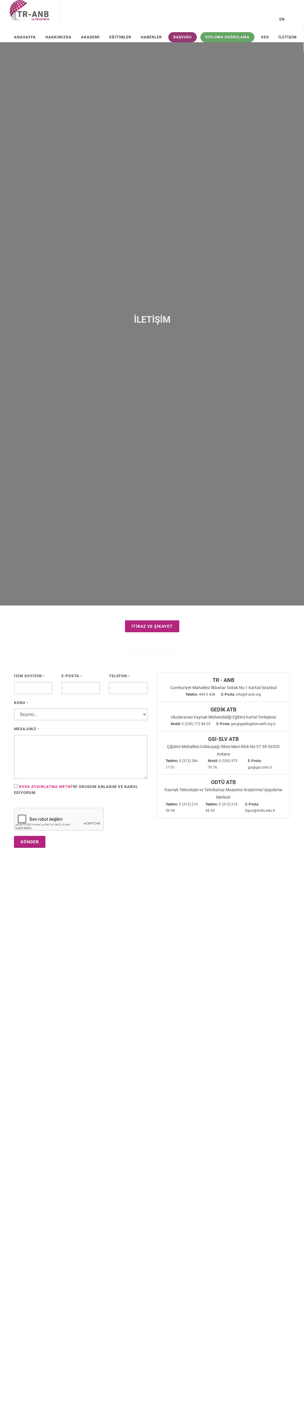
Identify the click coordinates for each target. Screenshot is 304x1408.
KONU (21, 702)
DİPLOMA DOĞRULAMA (227, 37)
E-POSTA (71, 676)
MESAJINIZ (26, 729)
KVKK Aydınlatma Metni (45, 786)
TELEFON (119, 676)
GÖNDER (29, 841)
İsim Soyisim (29, 676)
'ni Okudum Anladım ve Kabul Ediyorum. (76, 789)
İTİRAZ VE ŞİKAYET (152, 626)
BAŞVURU (182, 37)
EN (282, 19)
